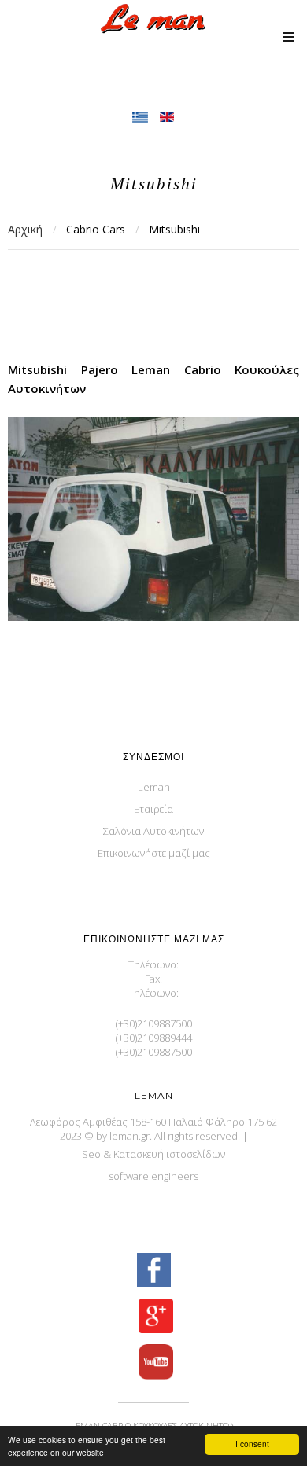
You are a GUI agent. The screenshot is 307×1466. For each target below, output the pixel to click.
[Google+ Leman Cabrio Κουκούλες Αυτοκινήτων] (153, 1317)
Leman (154, 787)
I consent (252, 1443)
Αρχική (25, 229)
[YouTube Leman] (153, 1363)
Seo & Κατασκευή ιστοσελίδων (153, 1154)
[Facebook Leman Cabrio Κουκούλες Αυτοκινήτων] (153, 1271)
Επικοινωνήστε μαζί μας (154, 853)
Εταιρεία (153, 809)
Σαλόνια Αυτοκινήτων (153, 831)
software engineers (153, 1176)
